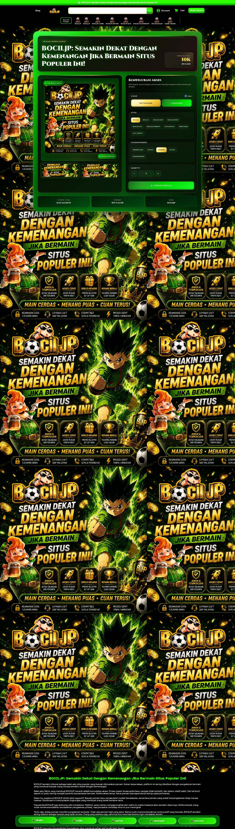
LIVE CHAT (199, 821)
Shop (37, 10)
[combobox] (107, 11)
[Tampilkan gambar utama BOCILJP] (60, 170)
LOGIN (79, 820)
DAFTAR (119, 820)
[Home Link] (54, 11)
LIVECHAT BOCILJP (163, 185)
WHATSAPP (159, 821)
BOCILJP (38, 784)
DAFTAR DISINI (146, 103)
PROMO (39, 820)
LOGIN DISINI (176, 103)
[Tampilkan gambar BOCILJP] (100, 170)
